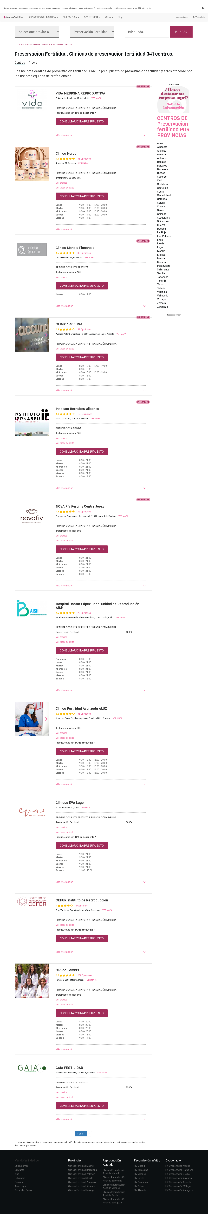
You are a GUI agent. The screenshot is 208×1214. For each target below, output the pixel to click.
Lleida (160, 243)
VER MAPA (96, 98)
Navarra (161, 262)
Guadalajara (163, 217)
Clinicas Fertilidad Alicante (81, 1186)
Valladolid (162, 295)
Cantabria (162, 184)
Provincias (75, 1160)
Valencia (162, 291)
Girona (160, 210)
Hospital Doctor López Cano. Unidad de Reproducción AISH (97, 606)
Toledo (161, 288)
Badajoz (161, 161)
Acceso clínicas (182, 17)
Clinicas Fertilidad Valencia (81, 1174)
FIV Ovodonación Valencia (178, 1178)
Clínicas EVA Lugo (70, 802)
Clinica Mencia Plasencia (75, 248)
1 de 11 (80, 1133)
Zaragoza (162, 306)
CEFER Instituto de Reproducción (82, 900)
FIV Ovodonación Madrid (177, 1166)
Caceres (162, 176)
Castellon (162, 187)
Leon (160, 239)
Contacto (19, 1170)
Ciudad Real (164, 195)
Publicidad (20, 1178)
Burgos (161, 172)
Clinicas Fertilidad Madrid (81, 1166)
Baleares (162, 165)
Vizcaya (161, 299)
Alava (160, 143)
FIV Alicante (140, 1190)
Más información (144, 8)
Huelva (161, 225)
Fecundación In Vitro (147, 1160)
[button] (101, 135)
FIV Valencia (140, 1174)
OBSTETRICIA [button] (91, 17)
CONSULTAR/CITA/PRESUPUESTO (82, 121)
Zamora (161, 303)
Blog (120, 17)
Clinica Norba (66, 153)
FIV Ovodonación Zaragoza (179, 1190)
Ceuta (160, 191)
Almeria (161, 154)
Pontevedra (163, 265)
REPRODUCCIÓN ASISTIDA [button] (42, 17)
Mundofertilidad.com (28, 1160)
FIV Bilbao (139, 1186)
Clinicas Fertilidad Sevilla (80, 1178)
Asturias (162, 158)
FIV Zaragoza (141, 1182)
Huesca (161, 228)
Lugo (160, 247)
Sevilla (161, 273)
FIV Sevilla (139, 1178)
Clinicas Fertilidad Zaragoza (82, 1182)
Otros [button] (108, 17)
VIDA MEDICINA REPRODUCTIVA (80, 93)
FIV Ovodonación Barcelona (179, 1170)
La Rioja (161, 232)
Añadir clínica (200, 17)
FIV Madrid (139, 1166)
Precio (33, 62)
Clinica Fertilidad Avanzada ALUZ (81, 708)
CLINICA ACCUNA (69, 324)
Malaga (161, 254)
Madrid (161, 251)
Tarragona (162, 277)
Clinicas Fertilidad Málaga (81, 1190)
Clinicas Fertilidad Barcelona (82, 1170)
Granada (161, 213)
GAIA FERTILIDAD (69, 1068)
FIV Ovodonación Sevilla (177, 1174)
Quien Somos (21, 1166)
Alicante (161, 150)
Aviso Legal (20, 1186)
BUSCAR (181, 32)
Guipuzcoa (163, 221)
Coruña (161, 202)
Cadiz (160, 180)
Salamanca (163, 269)
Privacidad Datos (23, 1190)
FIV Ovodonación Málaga (178, 1186)
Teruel (160, 284)
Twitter (178, 315)
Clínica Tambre (67, 970)
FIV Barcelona (141, 1170)
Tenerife (162, 280)
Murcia (161, 258)
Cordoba (162, 199)
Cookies (19, 1182)
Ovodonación (173, 1160)
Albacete (162, 146)
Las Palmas (164, 236)
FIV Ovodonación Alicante (178, 1182)
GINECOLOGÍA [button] (70, 17)
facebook (171, 315)
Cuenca (161, 206)
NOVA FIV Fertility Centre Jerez (80, 506)
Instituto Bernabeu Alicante (77, 409)
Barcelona (162, 169)
